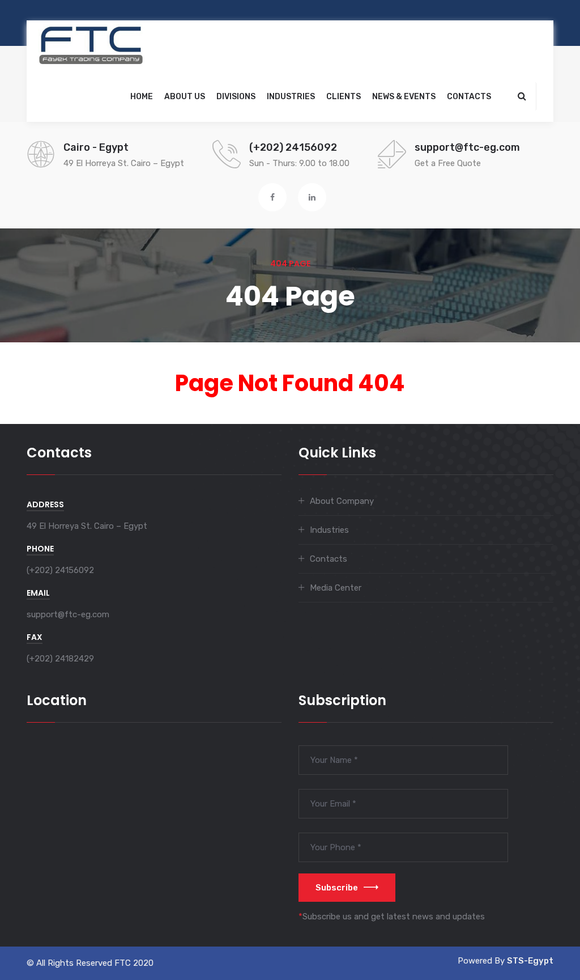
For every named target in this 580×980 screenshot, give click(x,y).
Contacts (469, 96)
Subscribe (336, 888)
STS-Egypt (530, 961)
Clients (343, 96)
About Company (342, 501)
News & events (404, 96)
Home (141, 96)
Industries (291, 96)
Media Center (335, 588)
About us (184, 96)
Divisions (235, 96)
